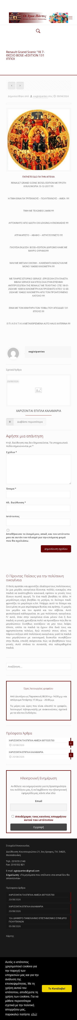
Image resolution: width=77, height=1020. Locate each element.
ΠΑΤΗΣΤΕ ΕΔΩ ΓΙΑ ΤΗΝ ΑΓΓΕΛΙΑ (38, 176)
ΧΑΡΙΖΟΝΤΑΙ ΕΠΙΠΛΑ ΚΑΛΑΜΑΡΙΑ (38, 411)
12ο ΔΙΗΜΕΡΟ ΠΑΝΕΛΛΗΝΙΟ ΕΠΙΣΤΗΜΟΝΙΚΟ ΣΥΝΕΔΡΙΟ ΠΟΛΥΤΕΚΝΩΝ (38, 919)
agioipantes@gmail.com (50, 2)
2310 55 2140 (25, 2)
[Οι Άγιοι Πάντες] (38, 17)
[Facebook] (38, 7)
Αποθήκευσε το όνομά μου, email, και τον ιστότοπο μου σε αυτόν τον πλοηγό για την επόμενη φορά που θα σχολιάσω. (38, 537)
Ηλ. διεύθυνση (16, 502)
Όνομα (11, 488)
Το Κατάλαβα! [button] (56, 988)
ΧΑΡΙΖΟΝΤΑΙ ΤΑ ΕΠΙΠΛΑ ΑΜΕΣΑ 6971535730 (31, 894)
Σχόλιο (11, 452)
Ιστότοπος (13, 516)
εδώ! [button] (34, 1014)
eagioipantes (40, 96)
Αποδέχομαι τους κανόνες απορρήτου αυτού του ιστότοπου (40, 818)
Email (38, 801)
